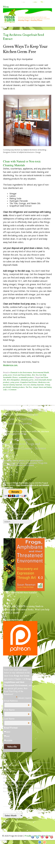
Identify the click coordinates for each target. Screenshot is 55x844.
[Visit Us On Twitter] (37, 838)
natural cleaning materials (12, 384)
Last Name (16, 718)
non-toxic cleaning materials (33, 384)
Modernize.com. (10, 365)
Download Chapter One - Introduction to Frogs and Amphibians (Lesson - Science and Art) (24, 446)
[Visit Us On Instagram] (42, 838)
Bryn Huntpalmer (13, 379)
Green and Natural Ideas (22, 375)
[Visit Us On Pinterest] (46, 838)
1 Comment (12, 389)
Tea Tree (29, 387)
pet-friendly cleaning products (14, 387)
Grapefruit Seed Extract (28, 382)
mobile (9, 740)
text (7, 736)
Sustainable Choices (10, 377)
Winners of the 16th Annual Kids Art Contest (22, 771)
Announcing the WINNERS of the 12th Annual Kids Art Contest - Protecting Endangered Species (25, 417)
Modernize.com (44, 382)
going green (7, 375)
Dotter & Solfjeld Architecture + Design (26, 152)
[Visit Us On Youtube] (51, 838)
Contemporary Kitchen (11, 150)
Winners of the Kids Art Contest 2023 (19, 781)
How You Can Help (39, 375)
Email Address (16, 701)
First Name (16, 710)
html (8, 732)
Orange (47, 384)
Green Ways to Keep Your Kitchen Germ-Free (25, 49)
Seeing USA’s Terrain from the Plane (18, 785)
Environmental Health (41, 372)
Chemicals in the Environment (21, 372)
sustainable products (26, 377)
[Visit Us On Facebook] (32, 838)
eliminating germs (27, 379)
